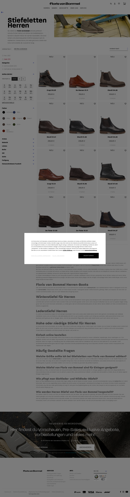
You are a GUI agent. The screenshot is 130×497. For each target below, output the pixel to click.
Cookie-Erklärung (67, 250)
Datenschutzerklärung (91, 250)
